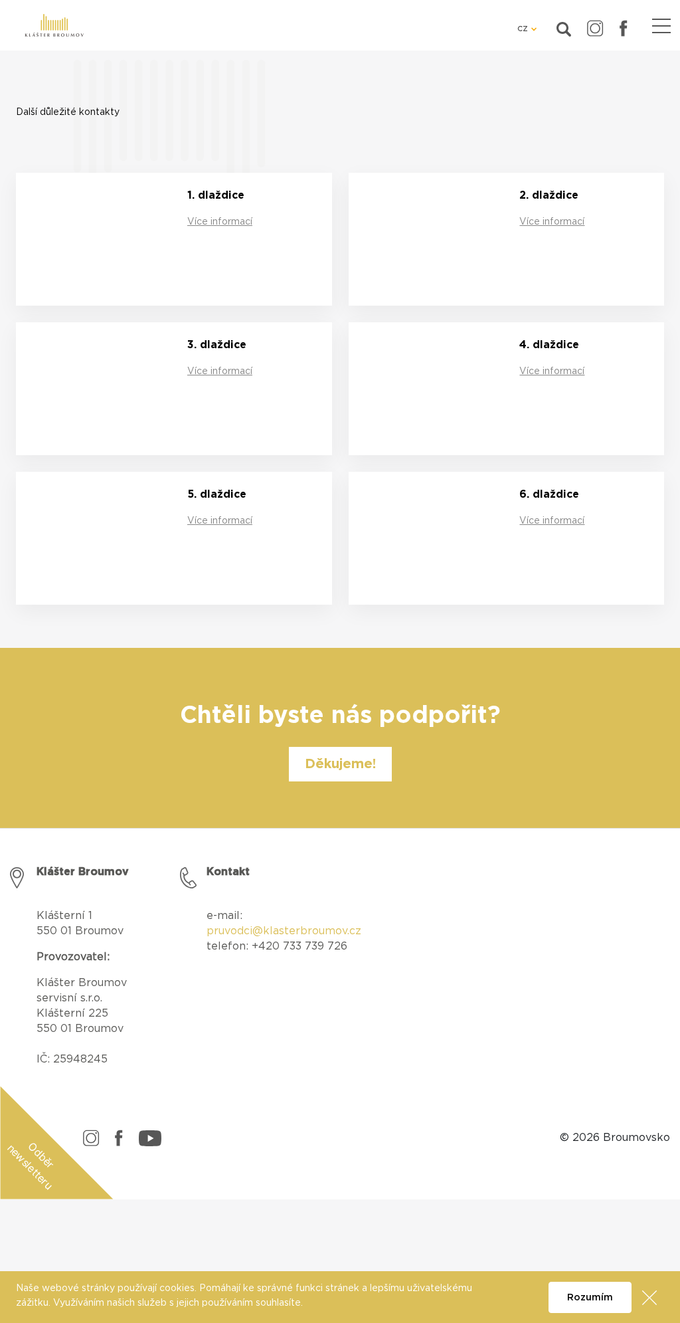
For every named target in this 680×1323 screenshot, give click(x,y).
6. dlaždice (549, 494)
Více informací (219, 222)
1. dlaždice (215, 195)
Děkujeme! (340, 764)
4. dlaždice (549, 345)
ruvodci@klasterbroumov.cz (287, 931)
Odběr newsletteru (31, 1166)
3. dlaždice (216, 345)
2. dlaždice (548, 195)
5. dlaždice (216, 494)
